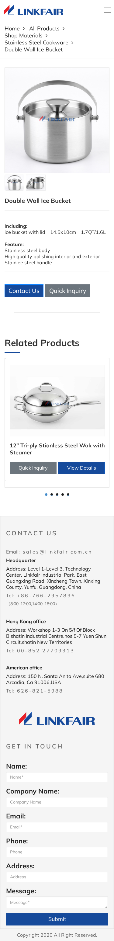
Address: (20, 866)
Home (12, 28)
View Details (81, 468)
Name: (16, 766)
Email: (16, 816)
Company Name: (32, 791)
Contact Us (24, 290)
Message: (21, 891)
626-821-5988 (40, 691)
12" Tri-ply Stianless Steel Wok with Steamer (57, 449)
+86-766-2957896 (46, 595)
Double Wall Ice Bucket (34, 49)
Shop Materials (24, 35)
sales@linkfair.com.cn (57, 552)
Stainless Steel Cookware (36, 42)
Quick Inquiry (67, 290)
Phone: (17, 841)
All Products (44, 28)
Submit (57, 918)
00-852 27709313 (45, 651)
